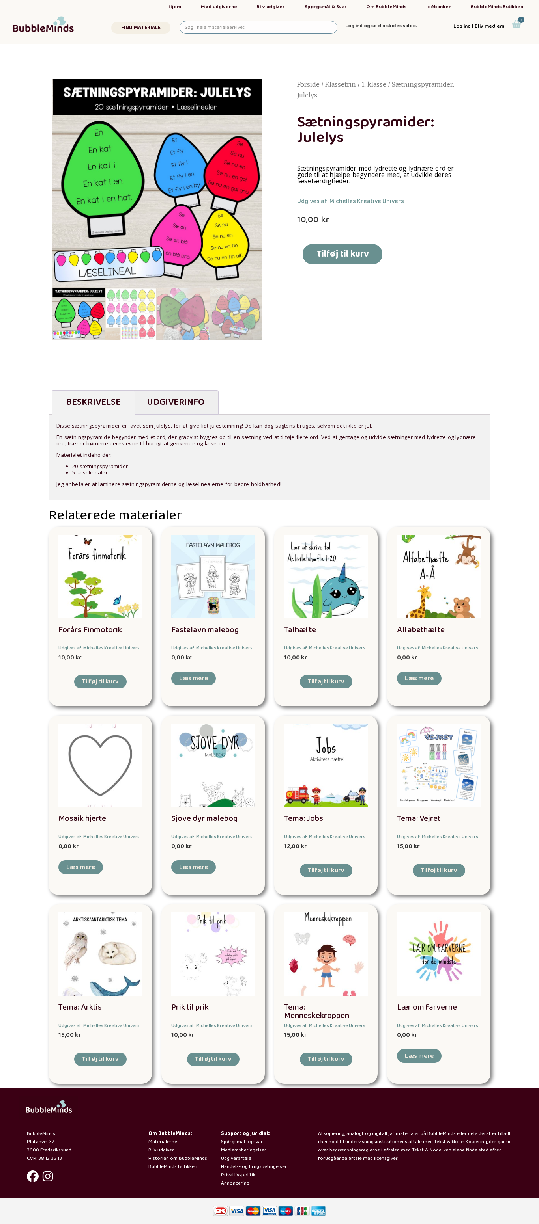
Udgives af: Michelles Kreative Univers (350, 201)
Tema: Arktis (80, 1007)
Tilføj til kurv (342, 254)
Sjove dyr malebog (204, 818)
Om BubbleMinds (386, 7)
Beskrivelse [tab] (93, 402)
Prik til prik (190, 1007)
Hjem (174, 7)
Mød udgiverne (219, 7)
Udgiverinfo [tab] (175, 402)
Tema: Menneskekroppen (316, 1011)
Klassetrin (340, 84)
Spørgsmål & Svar (326, 7)
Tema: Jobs (303, 818)
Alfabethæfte (421, 629)
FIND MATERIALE (141, 28)
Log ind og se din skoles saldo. (381, 26)
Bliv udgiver (270, 7)
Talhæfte (300, 629)
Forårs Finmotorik (90, 629)
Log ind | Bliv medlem (478, 26)
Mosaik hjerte (82, 818)
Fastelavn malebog (205, 629)
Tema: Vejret (418, 818)
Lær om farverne (427, 1007)
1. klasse (373, 84)
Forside (308, 84)
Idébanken (438, 7)
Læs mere (193, 678)
